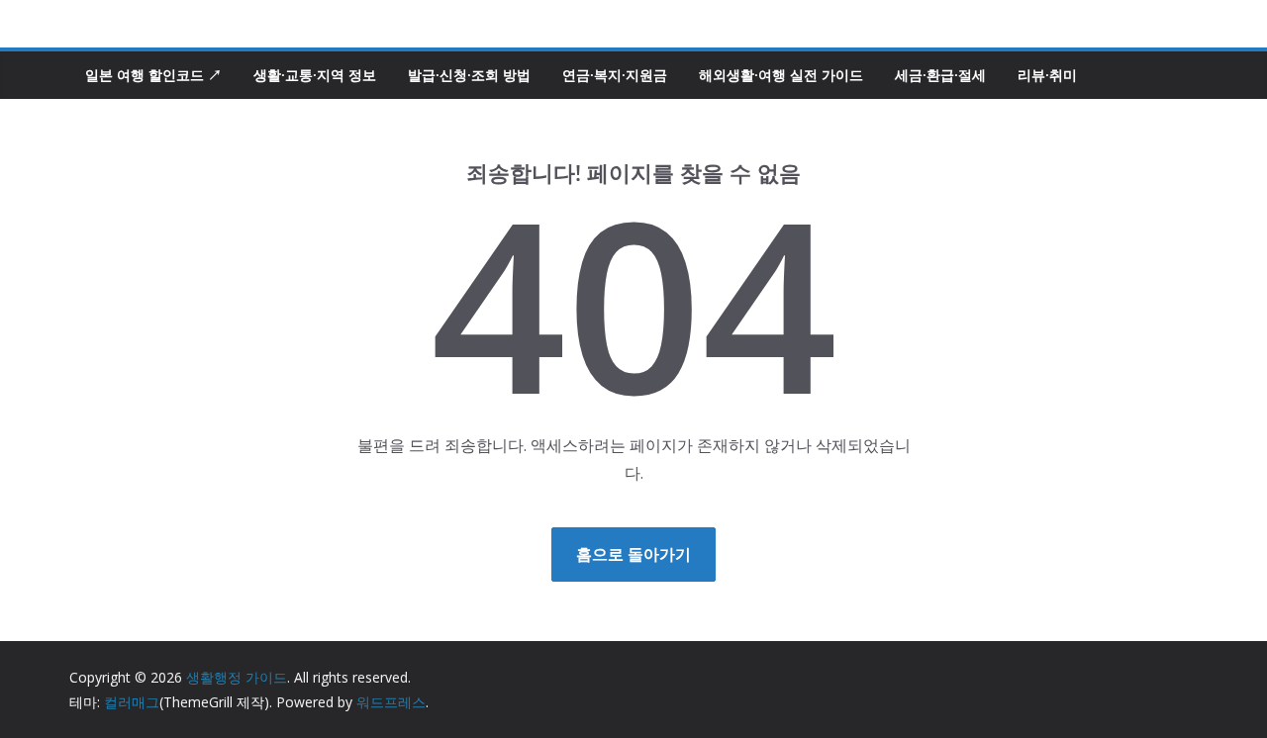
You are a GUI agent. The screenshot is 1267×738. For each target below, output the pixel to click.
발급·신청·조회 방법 (469, 74)
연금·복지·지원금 (614, 74)
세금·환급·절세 (940, 74)
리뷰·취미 (1047, 74)
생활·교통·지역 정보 (314, 74)
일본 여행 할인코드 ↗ (153, 74)
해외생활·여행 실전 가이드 (781, 74)
